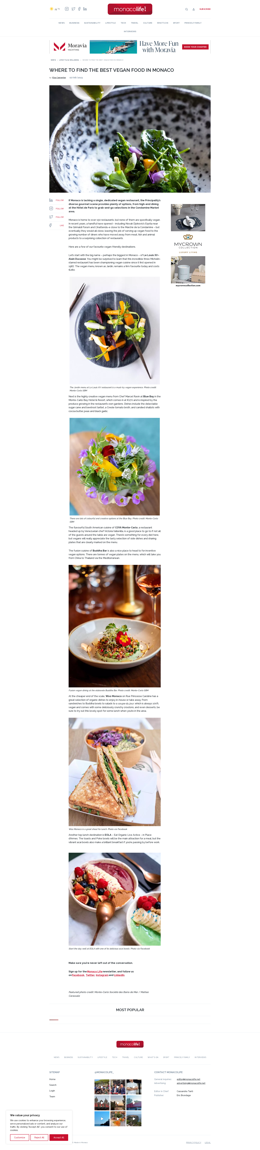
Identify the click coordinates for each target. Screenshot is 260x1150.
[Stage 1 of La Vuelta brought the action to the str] (117, 1086)
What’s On (162, 23)
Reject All (39, 1137)
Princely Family (192, 23)
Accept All (59, 1137)
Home (52, 1079)
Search (52, 1085)
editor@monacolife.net (188, 1079)
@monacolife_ (104, 1072)
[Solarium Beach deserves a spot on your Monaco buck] (102, 1118)
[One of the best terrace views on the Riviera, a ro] (117, 1118)
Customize (19, 1137)
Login (52, 1090)
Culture (147, 23)
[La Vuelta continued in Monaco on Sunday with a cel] (102, 1086)
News (62, 23)
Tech (123, 23)
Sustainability (92, 23)
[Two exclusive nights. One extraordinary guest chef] (133, 1086)
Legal (208, 1142)
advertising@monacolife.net (191, 1083)
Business (74, 23)
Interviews (130, 31)
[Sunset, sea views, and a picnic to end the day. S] (117, 1102)
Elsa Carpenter (59, 78)
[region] (39, 1127)
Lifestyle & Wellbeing (69, 60)
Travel (134, 23)
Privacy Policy (193, 1142)
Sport (176, 23)
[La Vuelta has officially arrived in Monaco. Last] (102, 1102)
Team (52, 1096)
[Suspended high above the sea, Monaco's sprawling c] (133, 1118)
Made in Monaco (81, 1142)
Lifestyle (110, 23)
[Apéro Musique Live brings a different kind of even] (133, 1102)
